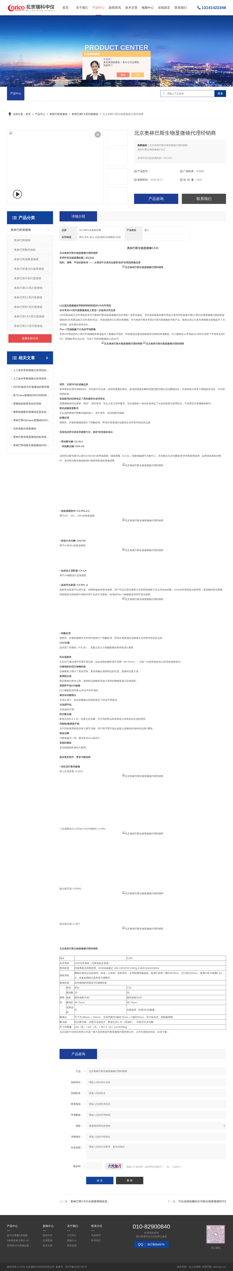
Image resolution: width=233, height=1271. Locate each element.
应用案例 (47, 1240)
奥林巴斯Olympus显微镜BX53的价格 (31, 420)
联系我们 (180, 7)
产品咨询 (156, 199)
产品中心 (98, 7)
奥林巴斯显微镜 (58, 114)
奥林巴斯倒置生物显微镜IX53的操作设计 (31, 445)
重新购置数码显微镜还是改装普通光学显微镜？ (31, 411)
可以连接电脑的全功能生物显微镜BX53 (202, 1201)
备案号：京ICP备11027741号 (71, 1266)
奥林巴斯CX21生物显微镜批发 (88, 1201)
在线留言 (164, 7)
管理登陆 (207, 1266)
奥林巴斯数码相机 (25, 249)
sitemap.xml (219, 1266)
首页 (65, 7)
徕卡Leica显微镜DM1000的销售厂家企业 (31, 395)
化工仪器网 (195, 1266)
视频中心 (148, 7)
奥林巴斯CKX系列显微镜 (29, 316)
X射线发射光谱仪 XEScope (19, 1240)
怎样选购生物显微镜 (24, 428)
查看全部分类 (30, 338)
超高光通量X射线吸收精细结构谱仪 (19, 1235)
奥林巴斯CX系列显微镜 (85, 114)
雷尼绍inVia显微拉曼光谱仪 (19, 1245)
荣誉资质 (72, 1245)
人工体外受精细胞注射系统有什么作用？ (31, 378)
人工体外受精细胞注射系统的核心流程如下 (31, 370)
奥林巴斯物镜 (22, 240)
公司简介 (72, 1235)
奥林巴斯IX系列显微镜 (27, 278)
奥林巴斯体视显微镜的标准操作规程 (31, 436)
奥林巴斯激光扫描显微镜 (29, 268)
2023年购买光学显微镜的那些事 (31, 386)
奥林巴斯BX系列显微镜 (28, 306)
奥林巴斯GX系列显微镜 (28, 287)
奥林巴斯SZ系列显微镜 (28, 297)
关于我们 (82, 7)
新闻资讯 (115, 7)
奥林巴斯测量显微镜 (26, 259)
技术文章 (131, 7)
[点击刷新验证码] (114, 1166)
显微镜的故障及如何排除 (27, 403)
